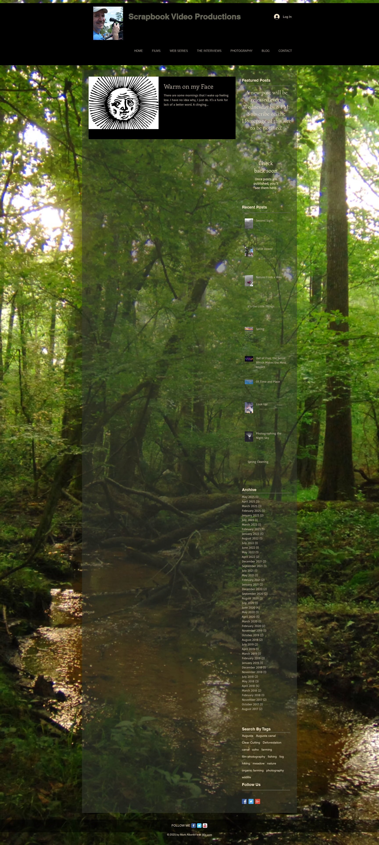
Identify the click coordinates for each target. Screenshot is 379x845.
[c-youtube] (205, 825)
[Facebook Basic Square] (244, 801)
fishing (272, 756)
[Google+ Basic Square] (257, 801)
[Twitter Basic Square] (251, 801)
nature (271, 763)
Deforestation (272, 742)
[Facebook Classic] (193, 825)
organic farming (253, 770)
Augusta (247, 735)
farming (266, 749)
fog (281, 756)
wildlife (246, 777)
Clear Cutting (251, 742)
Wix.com (207, 834)
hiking (246, 763)
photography (275, 770)
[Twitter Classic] (199, 825)
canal (245, 749)
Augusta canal (266, 735)
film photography (253, 756)
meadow (259, 763)
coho (255, 749)
